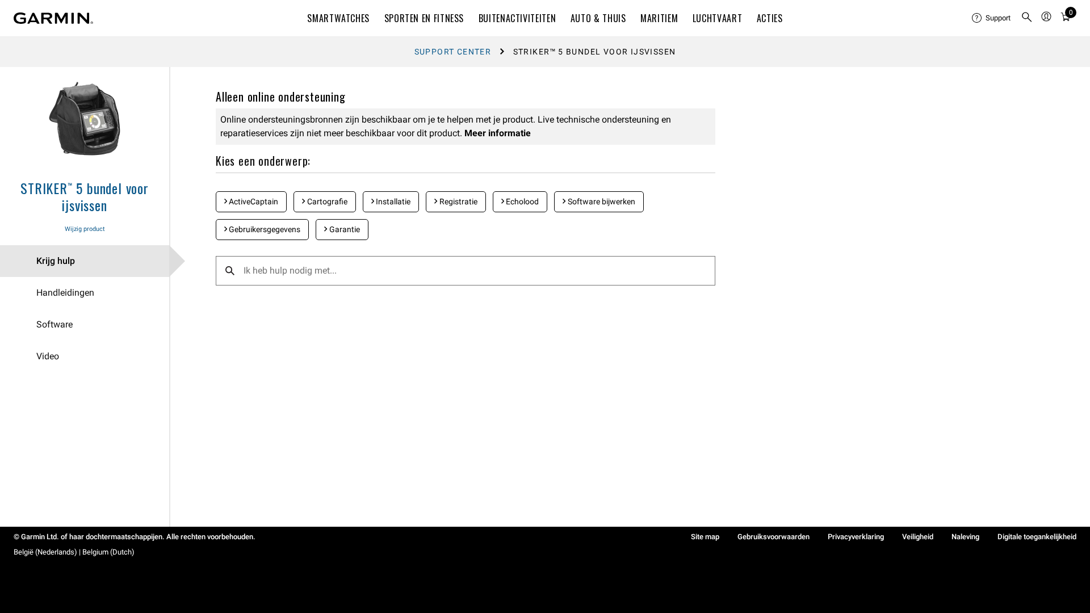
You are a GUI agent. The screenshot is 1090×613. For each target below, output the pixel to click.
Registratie (457, 201)
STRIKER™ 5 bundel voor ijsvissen (84, 196)
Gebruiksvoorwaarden (773, 536)
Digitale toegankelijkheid (1036, 536)
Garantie (344, 229)
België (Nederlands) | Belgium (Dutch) (74, 552)
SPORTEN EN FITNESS (424, 18)
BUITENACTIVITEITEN (517, 18)
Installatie (392, 201)
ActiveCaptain (252, 201)
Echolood (521, 201)
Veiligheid (917, 536)
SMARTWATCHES (338, 18)
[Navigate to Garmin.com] (53, 18)
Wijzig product (85, 229)
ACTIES (770, 18)
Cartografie (326, 201)
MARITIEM (659, 18)
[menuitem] (992, 18)
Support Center (453, 51)
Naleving (965, 536)
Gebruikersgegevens (263, 229)
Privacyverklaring (856, 536)
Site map (705, 536)
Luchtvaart (717, 18)
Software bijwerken (600, 201)
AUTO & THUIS (598, 18)
